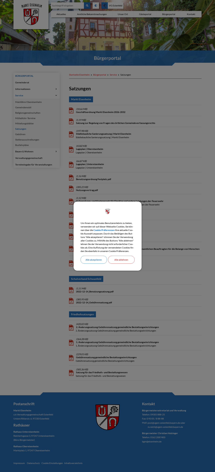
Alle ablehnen (121, 259)
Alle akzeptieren (94, 259)
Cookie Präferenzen (104, 230)
